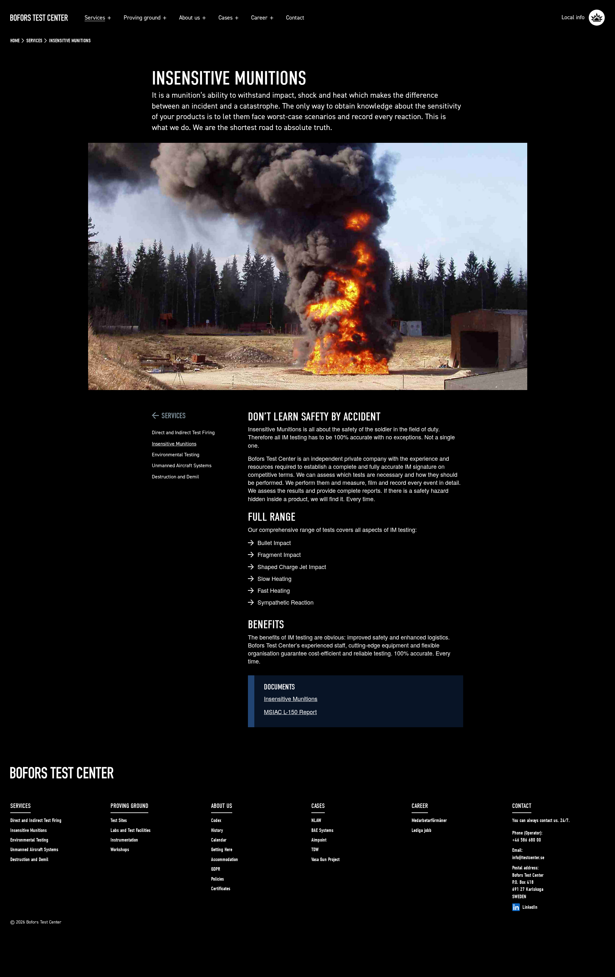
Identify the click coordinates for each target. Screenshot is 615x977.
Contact (295, 17)
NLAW (316, 820)
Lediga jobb (421, 830)
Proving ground (142, 17)
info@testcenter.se (528, 857)
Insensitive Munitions (174, 443)
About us (189, 17)
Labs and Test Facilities (131, 830)
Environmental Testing (175, 454)
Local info (574, 17)
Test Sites (119, 820)
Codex (216, 820)
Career (259, 17)
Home (15, 40)
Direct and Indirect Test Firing (183, 432)
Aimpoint (318, 840)
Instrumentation (124, 840)
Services (95, 17)
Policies (217, 879)
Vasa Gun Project (325, 859)
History (217, 830)
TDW (315, 849)
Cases (225, 17)
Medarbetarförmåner (429, 820)
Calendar (218, 840)
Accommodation (224, 859)
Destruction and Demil (175, 476)
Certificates (220, 889)
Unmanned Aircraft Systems (181, 465)
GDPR (215, 869)
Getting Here (221, 849)
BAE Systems (322, 830)
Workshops (120, 849)
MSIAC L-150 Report (290, 711)
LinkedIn (529, 907)
